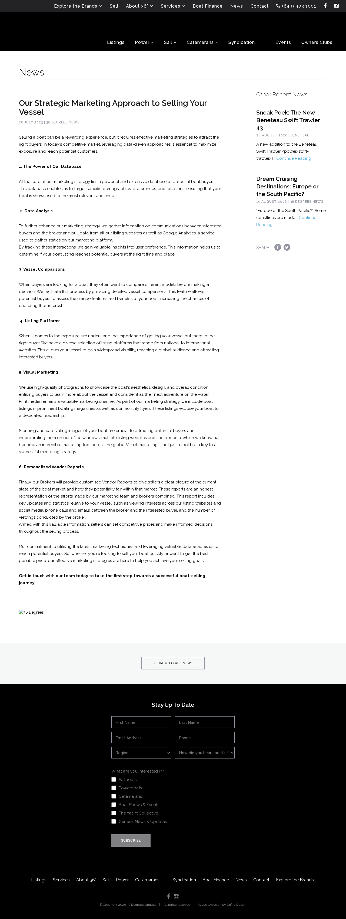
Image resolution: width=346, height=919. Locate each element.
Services (61, 879)
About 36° (86, 879)
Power (122, 879)
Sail (105, 879)
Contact (261, 879)
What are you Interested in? (137, 771)
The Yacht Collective (138, 813)
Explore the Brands (295, 879)
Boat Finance (215, 879)
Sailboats (128, 779)
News (241, 879)
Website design (209, 905)
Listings (38, 879)
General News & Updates (143, 821)
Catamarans (130, 796)
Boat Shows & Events (139, 804)
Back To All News (175, 663)
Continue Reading (293, 158)
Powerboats (130, 788)
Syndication (184, 879)
